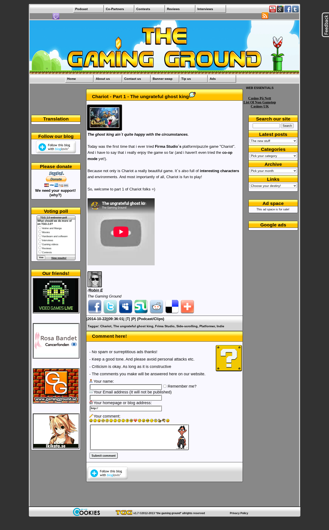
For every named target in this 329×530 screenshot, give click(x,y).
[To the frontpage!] (164, 74)
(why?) (55, 195)
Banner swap (163, 78)
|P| (133, 319)
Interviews (205, 9)
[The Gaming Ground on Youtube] (272, 11)
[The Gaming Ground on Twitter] (295, 11)
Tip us (186, 78)
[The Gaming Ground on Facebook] (287, 11)
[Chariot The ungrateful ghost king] (105, 130)
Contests (143, 9)
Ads (213, 78)
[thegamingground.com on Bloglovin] (108, 478)
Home (71, 78)
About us (103, 78)
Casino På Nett (259, 98)
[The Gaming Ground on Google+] (280, 11)
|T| (128, 319)
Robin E (96, 290)
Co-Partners (115, 9)
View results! (58, 258)
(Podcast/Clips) (150, 319)
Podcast (81, 9)
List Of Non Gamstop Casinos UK (260, 104)
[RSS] (265, 18)
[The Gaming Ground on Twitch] (56, 19)
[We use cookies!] (86, 515)
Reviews (173, 9)
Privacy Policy (239, 513)
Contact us (132, 78)
